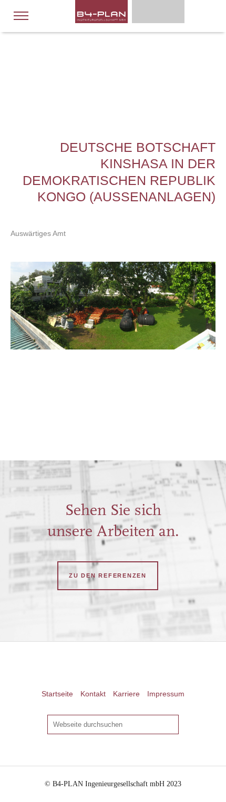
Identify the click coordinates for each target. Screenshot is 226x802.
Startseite (57, 694)
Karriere (126, 694)
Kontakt (93, 694)
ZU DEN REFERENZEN (108, 575)
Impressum (165, 694)
